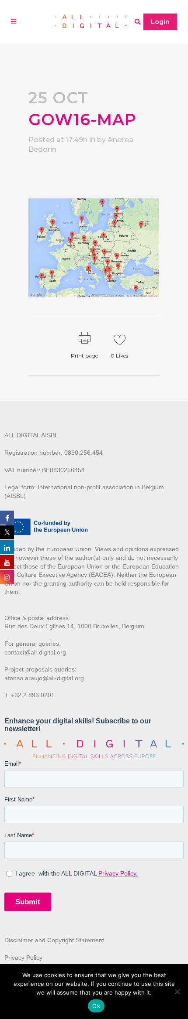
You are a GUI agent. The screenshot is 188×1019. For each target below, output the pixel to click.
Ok (96, 1005)
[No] (177, 991)
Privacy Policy (23, 957)
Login (160, 22)
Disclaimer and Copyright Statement (54, 940)
